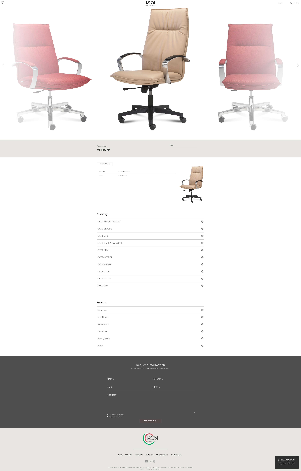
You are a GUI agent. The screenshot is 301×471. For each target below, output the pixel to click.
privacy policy (117, 417)
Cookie (142, 469)
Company (128, 455)
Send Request (150, 421)
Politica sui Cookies (285, 465)
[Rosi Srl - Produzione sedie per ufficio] (150, 3)
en (298, 3)
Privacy (148, 469)
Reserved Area (176, 455)
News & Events (162, 455)
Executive (102, 146)
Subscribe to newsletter (116, 415)
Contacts (149, 455)
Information (105, 164)
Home (120, 455)
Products (139, 455)
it (294, 3)
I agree (115, 417)
